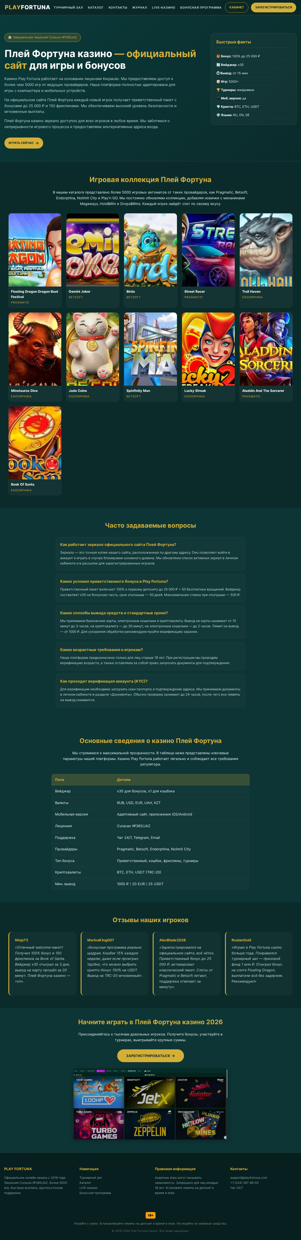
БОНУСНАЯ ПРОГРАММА (201, 7)
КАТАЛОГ (96, 7)
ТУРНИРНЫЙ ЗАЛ (68, 7)
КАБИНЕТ (236, 7)
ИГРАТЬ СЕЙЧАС (21, 143)
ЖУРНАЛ (139, 7)
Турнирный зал (91, 1177)
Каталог (85, 1182)
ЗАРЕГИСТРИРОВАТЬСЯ (273, 7)
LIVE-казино (88, 1188)
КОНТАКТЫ (118, 7)
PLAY (27, 7)
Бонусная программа (95, 1193)
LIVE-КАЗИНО (163, 7)
